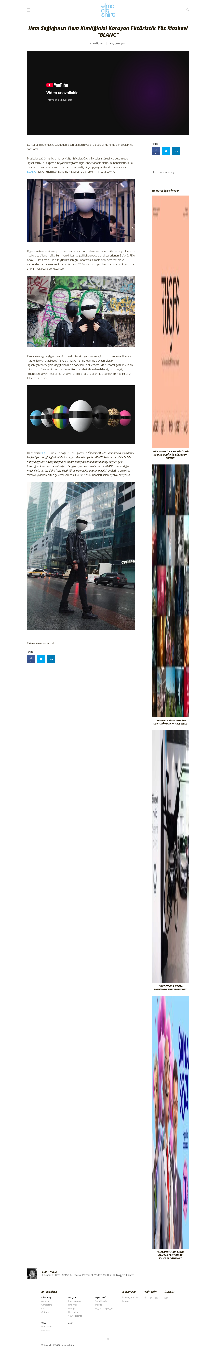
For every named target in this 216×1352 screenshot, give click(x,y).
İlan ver (125, 1301)
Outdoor (45, 1312)
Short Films (46, 1326)
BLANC (31, 171)
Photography (74, 1301)
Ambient (45, 1301)
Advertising (46, 1297)
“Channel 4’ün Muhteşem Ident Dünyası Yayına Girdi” (170, 722)
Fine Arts (72, 1304)
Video (43, 1323)
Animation (46, 1330)
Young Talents (75, 1315)
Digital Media (101, 1297)
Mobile (98, 1304)
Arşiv (70, 1323)
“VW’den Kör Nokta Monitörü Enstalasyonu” (170, 988)
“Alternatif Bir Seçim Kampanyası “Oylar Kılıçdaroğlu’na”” (170, 1255)
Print (43, 1308)
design (171, 172)
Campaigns (46, 1304)
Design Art (121, 43)
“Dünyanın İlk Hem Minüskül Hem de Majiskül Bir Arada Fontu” (170, 454)
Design (112, 43)
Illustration (73, 1312)
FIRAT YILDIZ (49, 1271)
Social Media (101, 1301)
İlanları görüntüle (130, 1297)
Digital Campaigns (104, 1308)
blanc (155, 172)
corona (163, 172)
